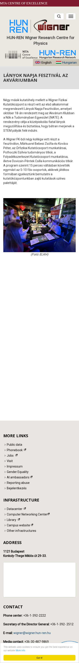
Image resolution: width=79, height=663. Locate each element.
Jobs (10, 455)
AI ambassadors (18, 477)
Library (11, 520)
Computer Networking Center (27, 514)
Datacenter (14, 509)
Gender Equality (18, 472)
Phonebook (15, 450)
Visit (10, 461)
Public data (14, 444)
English (46, 63)
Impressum (15, 466)
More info (20, 650)
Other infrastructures (21, 530)
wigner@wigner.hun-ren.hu (32, 633)
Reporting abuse (18, 482)
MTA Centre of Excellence (23, 3)
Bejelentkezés (17, 488)
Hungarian (69, 63)
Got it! (39, 657)
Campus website (18, 525)
